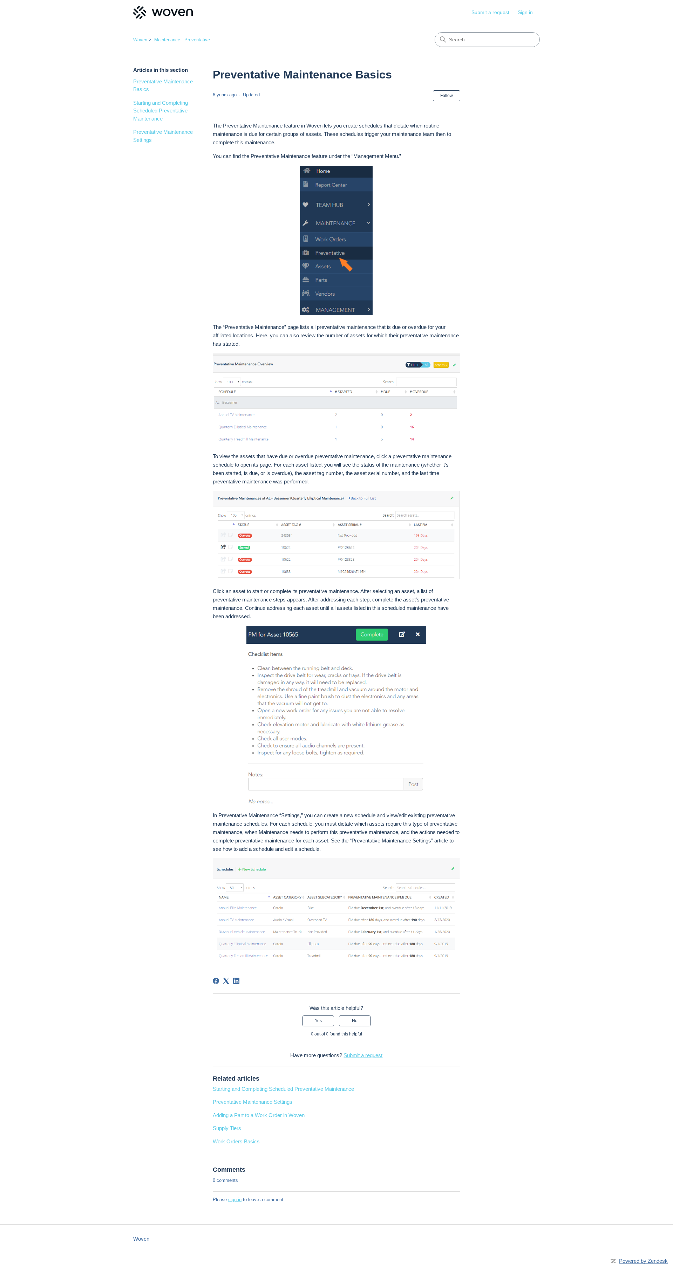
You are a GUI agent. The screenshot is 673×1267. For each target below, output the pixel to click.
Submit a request (490, 12)
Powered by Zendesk (643, 1261)
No (355, 1020)
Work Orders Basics (236, 1141)
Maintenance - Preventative (182, 39)
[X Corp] (226, 981)
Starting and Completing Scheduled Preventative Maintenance (160, 111)
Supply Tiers (227, 1128)
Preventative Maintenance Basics (163, 85)
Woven (140, 39)
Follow (446, 95)
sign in (235, 1199)
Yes (318, 1020)
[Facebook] (216, 981)
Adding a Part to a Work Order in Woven (259, 1115)
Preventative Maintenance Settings (163, 136)
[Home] (163, 12)
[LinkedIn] (236, 981)
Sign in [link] (525, 12)
